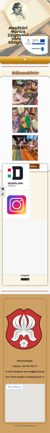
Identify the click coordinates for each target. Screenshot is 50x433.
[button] (25, 59)
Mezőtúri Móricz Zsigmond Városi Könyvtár (18, 35)
